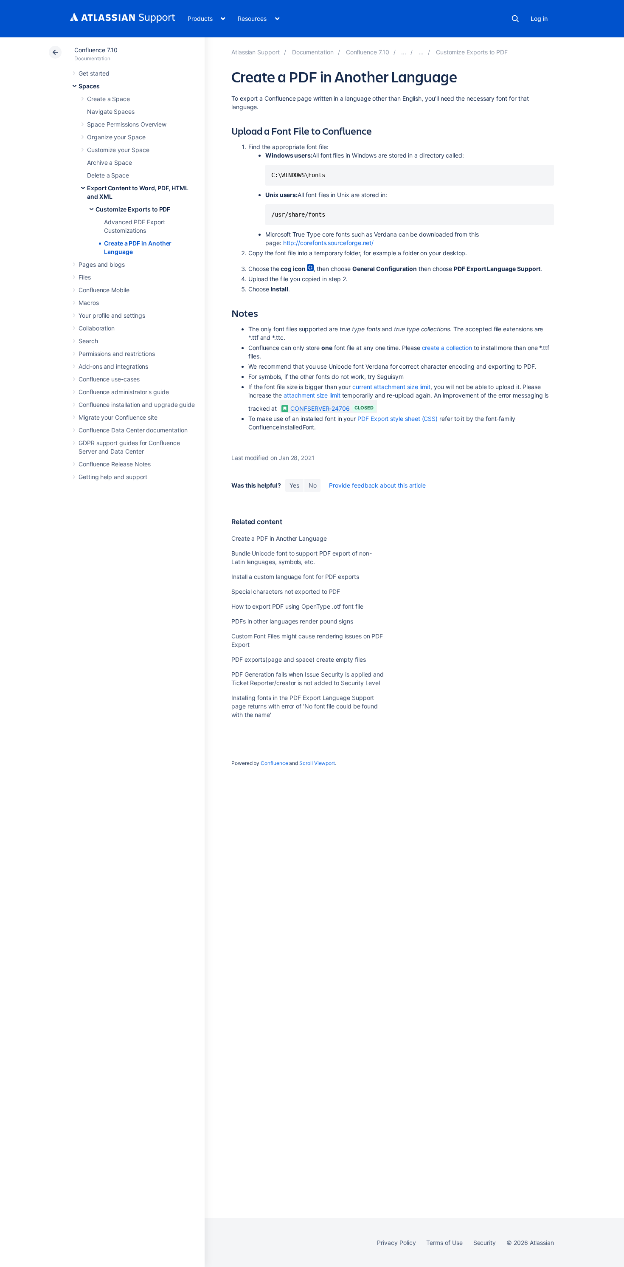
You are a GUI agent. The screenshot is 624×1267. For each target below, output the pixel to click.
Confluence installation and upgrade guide (137, 404)
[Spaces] (403, 52)
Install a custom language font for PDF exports (295, 576)
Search (515, 18)
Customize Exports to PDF (133, 209)
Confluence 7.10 (96, 50)
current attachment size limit (391, 386)
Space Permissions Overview (126, 124)
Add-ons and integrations (113, 366)
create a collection (447, 347)
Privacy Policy (396, 1242)
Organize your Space (116, 137)
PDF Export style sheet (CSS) (397, 418)
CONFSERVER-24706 (320, 408)
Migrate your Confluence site (118, 417)
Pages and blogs (102, 264)
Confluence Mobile (104, 289)
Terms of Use (444, 1242)
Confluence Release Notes (115, 464)
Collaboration (97, 328)
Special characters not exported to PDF (285, 591)
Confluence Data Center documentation (133, 430)
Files (85, 277)
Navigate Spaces (111, 111)
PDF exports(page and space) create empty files (298, 659)
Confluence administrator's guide (124, 391)
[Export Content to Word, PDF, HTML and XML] (421, 52)
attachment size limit (312, 395)
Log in (539, 18)
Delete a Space (108, 175)
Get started (94, 73)
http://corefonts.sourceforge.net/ (328, 242)
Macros (89, 302)
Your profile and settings (112, 315)
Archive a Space (109, 162)
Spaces (89, 86)
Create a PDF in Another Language (279, 538)
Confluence (274, 763)
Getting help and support (113, 476)
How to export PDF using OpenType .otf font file (297, 606)
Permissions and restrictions (117, 353)
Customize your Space (118, 149)
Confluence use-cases (109, 379)
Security (484, 1242)
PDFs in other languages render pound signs (292, 621)
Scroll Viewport (317, 763)
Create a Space (108, 98)
